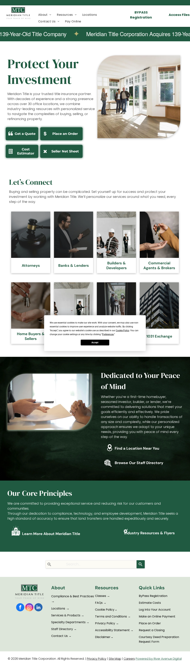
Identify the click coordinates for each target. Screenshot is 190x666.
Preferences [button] (108, 334)
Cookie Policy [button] (122, 330)
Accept (94, 342)
